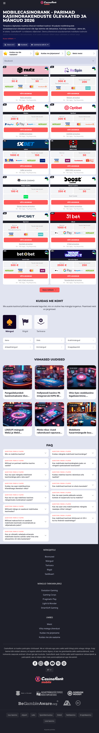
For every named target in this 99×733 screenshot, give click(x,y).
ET (48, 670)
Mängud (49, 561)
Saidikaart (49, 574)
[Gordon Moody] (75, 693)
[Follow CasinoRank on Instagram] (40, 663)
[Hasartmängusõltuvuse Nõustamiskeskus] (49, 693)
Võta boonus (26, 93)
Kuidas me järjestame (49, 633)
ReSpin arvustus (73, 97)
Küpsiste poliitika (49, 729)
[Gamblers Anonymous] (66, 703)
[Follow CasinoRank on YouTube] (52, 663)
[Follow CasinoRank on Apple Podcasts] (63, 663)
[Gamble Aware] (38, 703)
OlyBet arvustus (25, 134)
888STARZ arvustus (73, 170)
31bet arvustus (73, 244)
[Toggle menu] (4, 3)
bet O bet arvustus (25, 280)
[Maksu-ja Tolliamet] (23, 693)
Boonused (49, 556)
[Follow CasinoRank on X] (46, 663)
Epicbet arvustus (26, 244)
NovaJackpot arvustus (73, 280)
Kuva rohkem (48, 290)
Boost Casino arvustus (73, 206)
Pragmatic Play (49, 599)
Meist (49, 624)
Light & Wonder (49, 603)
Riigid (49, 569)
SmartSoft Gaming (49, 607)
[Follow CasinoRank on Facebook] (34, 663)
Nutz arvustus (26, 97)
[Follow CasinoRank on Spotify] (57, 663)
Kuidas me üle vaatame (49, 637)
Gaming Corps (49, 594)
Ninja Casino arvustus (26, 206)
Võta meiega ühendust (49, 628)
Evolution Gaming (49, 590)
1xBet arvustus (26, 170)
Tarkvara (49, 565)
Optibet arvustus (73, 134)
